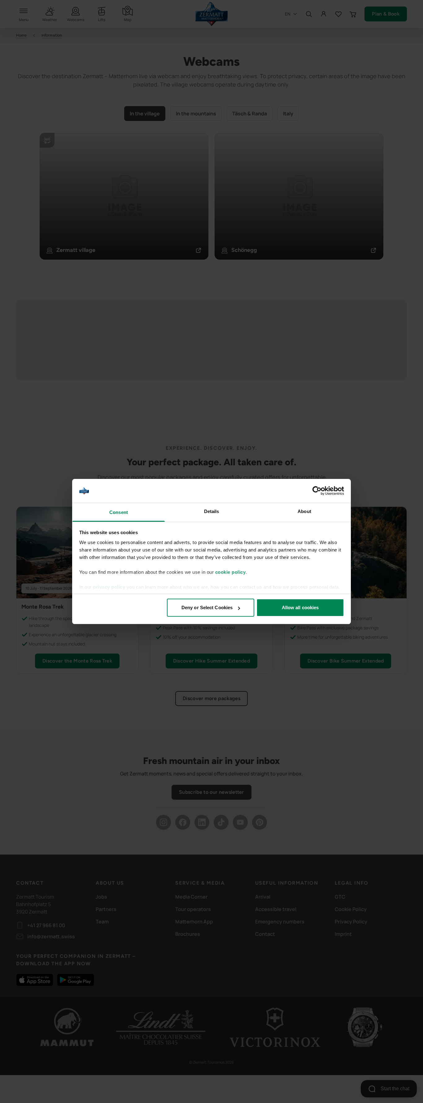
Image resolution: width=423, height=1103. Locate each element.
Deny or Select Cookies (207, 607)
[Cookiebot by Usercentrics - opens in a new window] (317, 491)
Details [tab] (211, 511)
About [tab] (304, 511)
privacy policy (109, 587)
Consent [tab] (118, 512)
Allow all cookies (300, 607)
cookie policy (230, 572)
